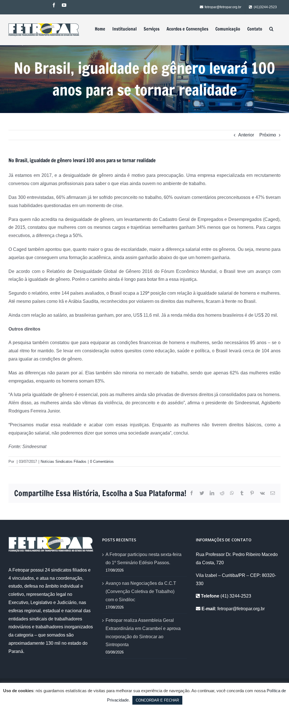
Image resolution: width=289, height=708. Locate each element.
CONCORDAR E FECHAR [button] (157, 700)
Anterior (246, 135)
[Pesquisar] (271, 29)
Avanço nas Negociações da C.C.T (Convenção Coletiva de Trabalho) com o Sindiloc (141, 591)
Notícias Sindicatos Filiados (63, 461)
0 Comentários (102, 461)
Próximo (267, 135)
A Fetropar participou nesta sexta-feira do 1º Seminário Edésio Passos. (143, 558)
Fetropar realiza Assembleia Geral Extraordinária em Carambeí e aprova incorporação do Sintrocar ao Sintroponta (143, 632)
